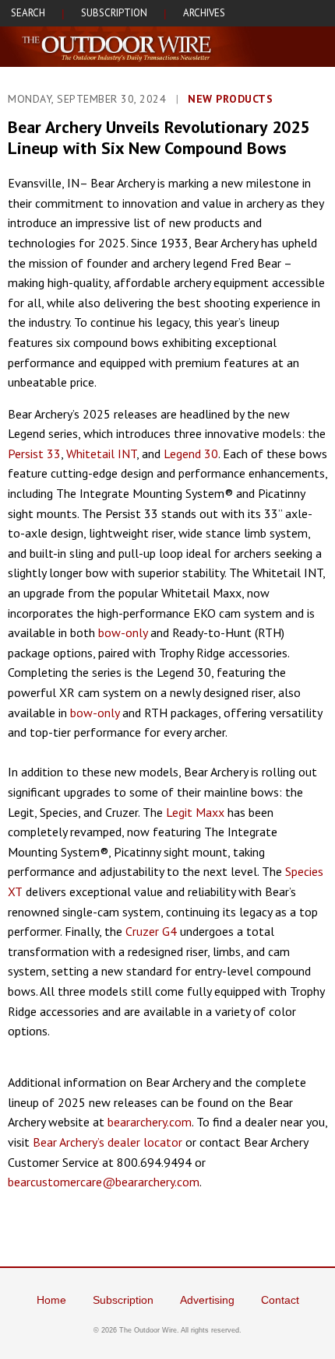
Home (51, 1300)
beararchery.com (150, 1122)
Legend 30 (191, 453)
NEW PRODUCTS (230, 99)
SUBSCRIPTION (114, 12)
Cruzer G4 (151, 931)
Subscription (123, 1300)
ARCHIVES (204, 12)
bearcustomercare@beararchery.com (103, 1181)
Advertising (207, 1300)
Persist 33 (34, 453)
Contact (280, 1300)
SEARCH (28, 12)
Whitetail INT (101, 453)
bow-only (122, 632)
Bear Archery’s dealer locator (107, 1142)
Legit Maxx (195, 812)
